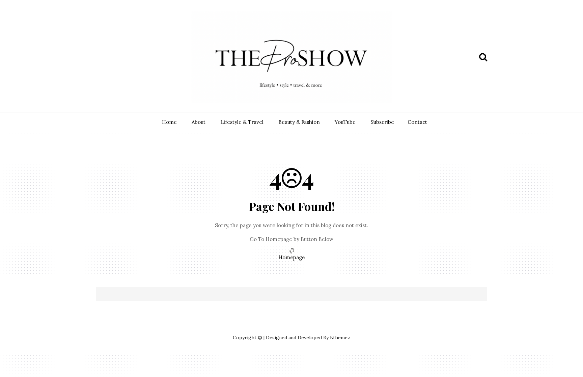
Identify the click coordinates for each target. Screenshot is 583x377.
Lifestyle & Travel (241, 122)
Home (169, 122)
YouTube (345, 122)
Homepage (291, 257)
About (198, 122)
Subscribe (382, 122)
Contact (417, 122)
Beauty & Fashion (299, 122)
